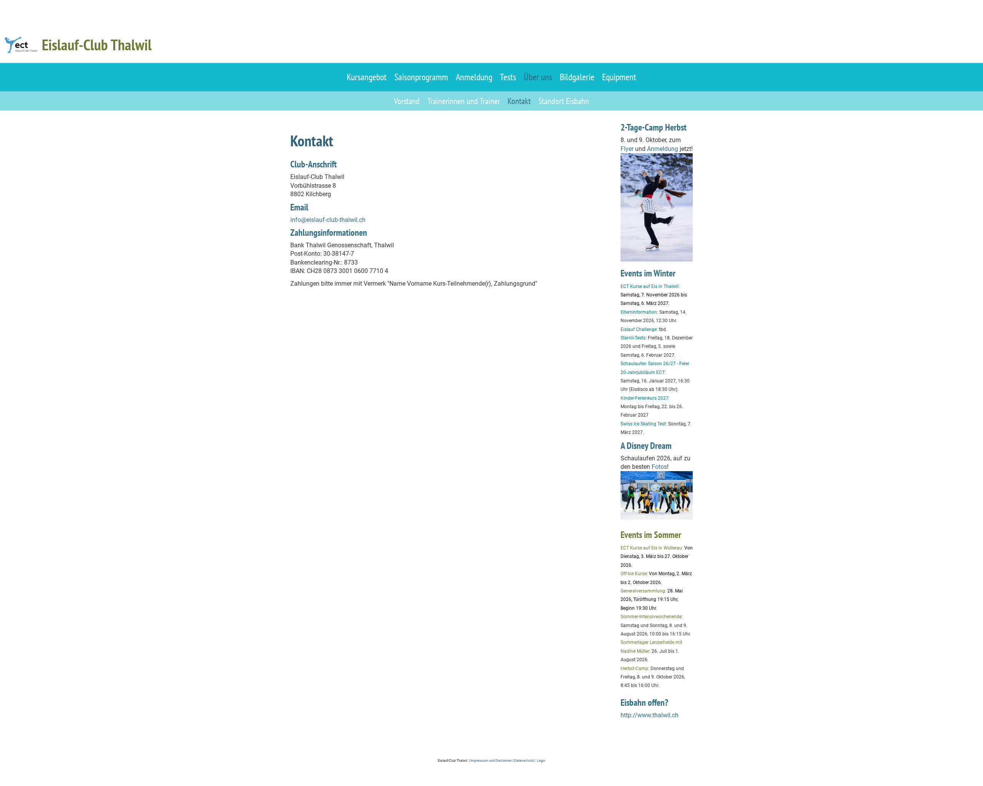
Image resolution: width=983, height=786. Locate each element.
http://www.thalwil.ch (650, 715)
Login (540, 760)
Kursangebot (367, 77)
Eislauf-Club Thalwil (97, 45)
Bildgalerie (577, 77)
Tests (508, 77)
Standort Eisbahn (563, 101)
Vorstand (407, 101)
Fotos (659, 466)
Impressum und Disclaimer (491, 760)
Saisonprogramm (421, 77)
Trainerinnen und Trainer (463, 101)
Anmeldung (474, 77)
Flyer (627, 148)
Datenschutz (524, 760)
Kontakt (519, 101)
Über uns (538, 77)
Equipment (619, 77)
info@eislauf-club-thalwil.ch (328, 219)
